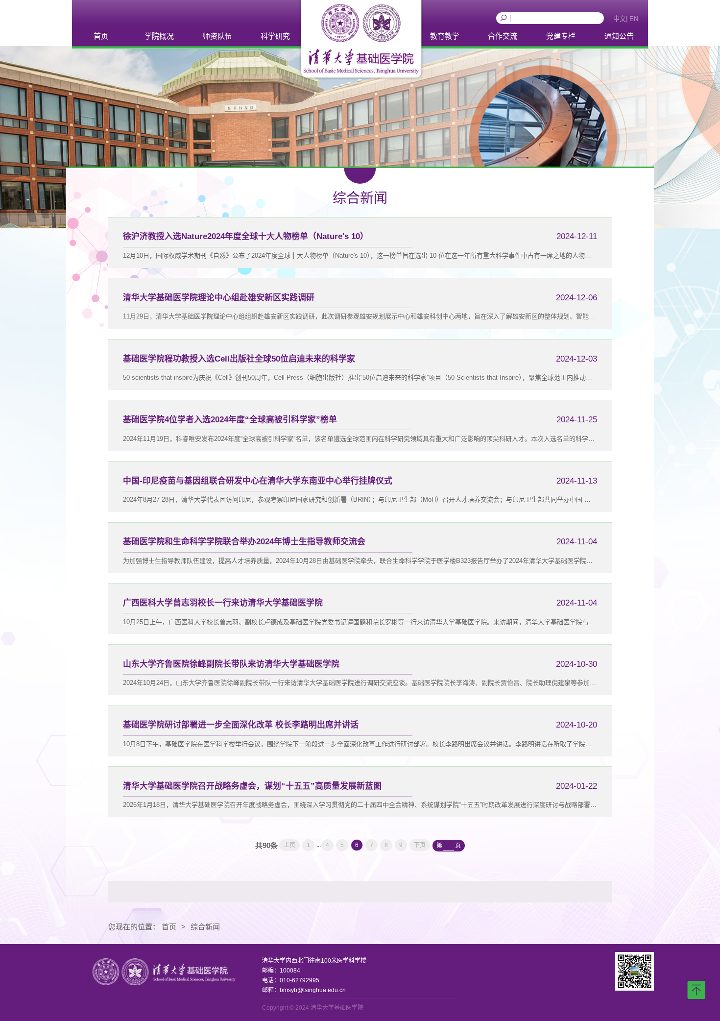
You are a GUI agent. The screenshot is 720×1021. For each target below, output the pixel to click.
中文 (619, 19)
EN (633, 19)
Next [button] (576, 23)
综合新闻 (205, 927)
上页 (289, 845)
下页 (420, 845)
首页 (169, 927)
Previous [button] (501, 23)
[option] (538, 18)
